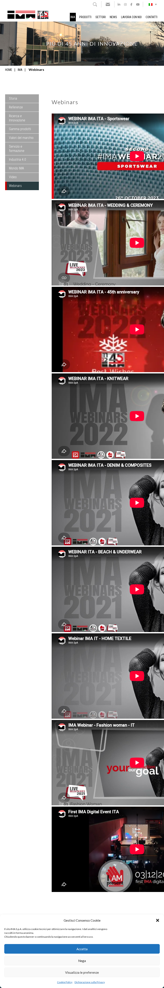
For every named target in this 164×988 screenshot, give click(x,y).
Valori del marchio (21, 138)
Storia (13, 98)
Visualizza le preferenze (82, 972)
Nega (82, 961)
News (113, 17)
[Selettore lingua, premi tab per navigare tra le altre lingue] (152, 4)
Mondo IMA (16, 168)
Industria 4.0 (17, 159)
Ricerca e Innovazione (17, 118)
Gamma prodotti (20, 129)
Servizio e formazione (16, 148)
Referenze (16, 107)
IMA (72, 17)
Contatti (151, 17)
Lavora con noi (131, 17)
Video (13, 177)
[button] (157, 920)
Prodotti (85, 17)
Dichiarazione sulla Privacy (90, 982)
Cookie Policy (64, 982)
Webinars (15, 186)
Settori (100, 17)
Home (8, 69)
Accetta (82, 949)
